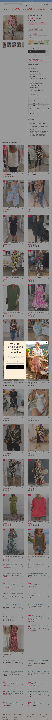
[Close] (46, 342)
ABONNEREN (15, 367)
